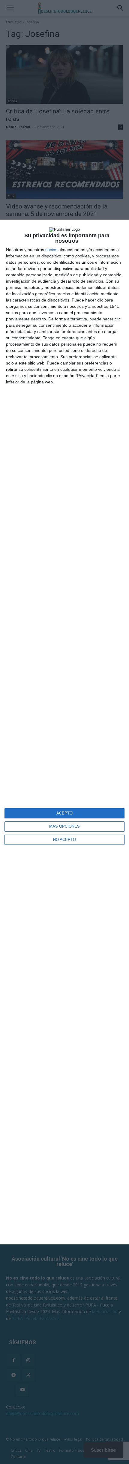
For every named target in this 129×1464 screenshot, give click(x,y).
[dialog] (64, 732)
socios (51, 250)
